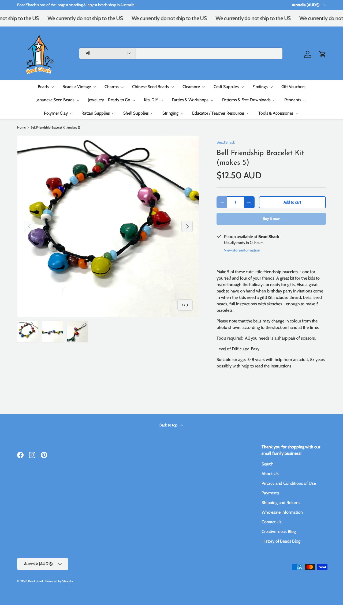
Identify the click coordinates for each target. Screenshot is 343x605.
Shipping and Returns (281, 502)
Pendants (292, 99)
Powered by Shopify (59, 581)
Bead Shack (226, 142)
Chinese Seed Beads (150, 86)
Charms (111, 86)
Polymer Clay (56, 113)
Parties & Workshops (190, 99)
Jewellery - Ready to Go (109, 99)
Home (21, 127)
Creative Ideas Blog (279, 531)
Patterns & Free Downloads (246, 99)
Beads (43, 86)
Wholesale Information (282, 512)
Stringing (170, 113)
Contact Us (271, 521)
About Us (270, 473)
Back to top (168, 425)
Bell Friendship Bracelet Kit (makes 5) (55, 127)
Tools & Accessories (275, 113)
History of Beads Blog (281, 541)
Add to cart (292, 202)
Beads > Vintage (76, 86)
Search (268, 464)
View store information (242, 250)
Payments (270, 492)
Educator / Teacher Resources (218, 113)
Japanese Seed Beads (55, 99)
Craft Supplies (226, 86)
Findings (260, 86)
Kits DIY (151, 99)
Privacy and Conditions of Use (289, 483)
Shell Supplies (136, 113)
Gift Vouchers (293, 86)
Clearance (191, 86)
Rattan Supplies (95, 113)
